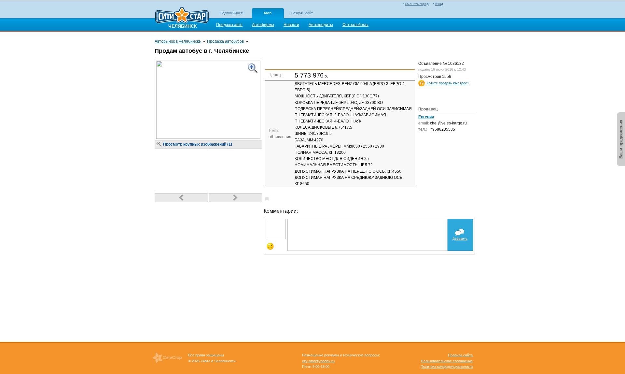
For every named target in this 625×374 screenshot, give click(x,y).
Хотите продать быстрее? (447, 83)
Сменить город (417, 4)
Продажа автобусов (225, 41)
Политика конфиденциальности (447, 366)
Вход (439, 4)
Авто (267, 13)
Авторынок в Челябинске (178, 41)
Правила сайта (460, 355)
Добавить (459, 238)
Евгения (426, 117)
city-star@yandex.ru (318, 361)
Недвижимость (232, 13)
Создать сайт (302, 13)
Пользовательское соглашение (447, 361)
